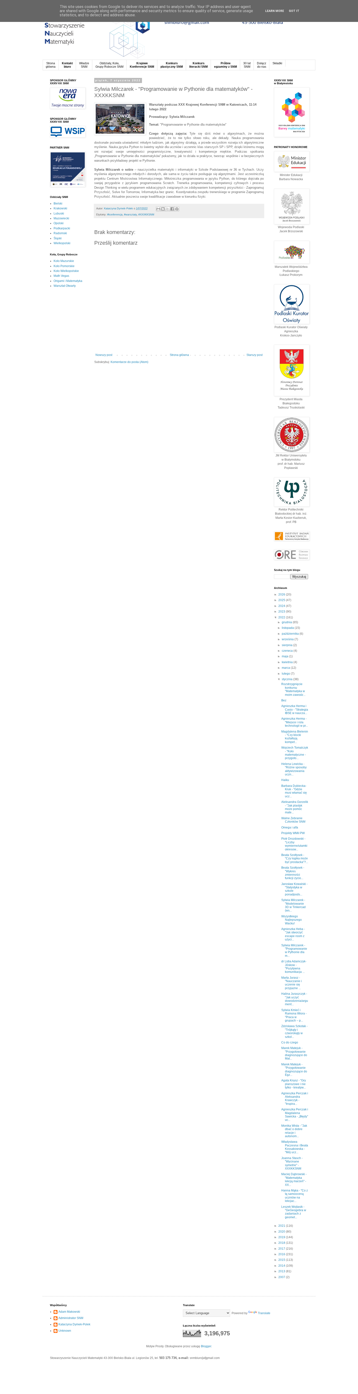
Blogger (206, 1346)
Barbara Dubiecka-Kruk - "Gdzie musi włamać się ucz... (294, 791)
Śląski (58, 238)
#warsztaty (130, 214)
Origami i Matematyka (68, 281)
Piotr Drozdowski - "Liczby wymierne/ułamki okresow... (294, 844)
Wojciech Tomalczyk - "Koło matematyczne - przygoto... (294, 753)
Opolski (59, 223)
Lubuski (59, 213)
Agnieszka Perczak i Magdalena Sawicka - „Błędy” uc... (294, 1115)
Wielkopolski (62, 243)
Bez (283, 700)
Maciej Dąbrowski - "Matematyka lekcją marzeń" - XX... (294, 1179)
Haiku (285, 780)
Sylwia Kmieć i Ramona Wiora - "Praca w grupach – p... (294, 1015)
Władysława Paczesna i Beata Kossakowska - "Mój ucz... (294, 1147)
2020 (282, 1231)
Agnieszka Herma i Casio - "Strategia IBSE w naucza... (294, 709)
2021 (282, 1225)
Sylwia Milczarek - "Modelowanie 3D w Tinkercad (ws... (293, 905)
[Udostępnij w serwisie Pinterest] (176, 208)
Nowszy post (103, 355)
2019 (282, 1237)
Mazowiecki (61, 218)
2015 (282, 1260)
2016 (282, 1254)
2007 (282, 1277)
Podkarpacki (62, 228)
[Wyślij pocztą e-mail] (158, 208)
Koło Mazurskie (64, 261)
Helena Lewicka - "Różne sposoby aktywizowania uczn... (294, 769)
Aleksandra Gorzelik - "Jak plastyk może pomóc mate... (294, 807)
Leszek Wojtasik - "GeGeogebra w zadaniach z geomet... (293, 1212)
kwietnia (287, 662)
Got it (294, 11)
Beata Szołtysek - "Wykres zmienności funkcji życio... (292, 873)
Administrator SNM (70, 1318)
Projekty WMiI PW (293, 833)
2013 (282, 1271)
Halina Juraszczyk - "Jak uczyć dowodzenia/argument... (294, 999)
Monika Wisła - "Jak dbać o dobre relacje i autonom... (294, 1131)
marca (286, 667)
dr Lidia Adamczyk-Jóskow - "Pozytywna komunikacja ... (293, 967)
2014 (282, 1265)
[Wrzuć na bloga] (162, 208)
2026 (282, 594)
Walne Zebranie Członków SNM (293, 820)
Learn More (274, 11)
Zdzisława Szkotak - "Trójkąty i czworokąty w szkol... (294, 1031)
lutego (286, 673)
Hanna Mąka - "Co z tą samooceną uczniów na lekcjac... (294, 1196)
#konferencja (114, 214)
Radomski (60, 233)
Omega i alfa (289, 827)
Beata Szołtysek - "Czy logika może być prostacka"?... (294, 858)
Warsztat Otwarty (65, 286)
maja (285, 656)
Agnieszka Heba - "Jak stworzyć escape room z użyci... (293, 934)
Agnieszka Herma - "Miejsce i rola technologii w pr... (294, 722)
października (291, 633)
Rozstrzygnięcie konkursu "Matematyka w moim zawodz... (293, 689)
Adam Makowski (69, 1311)
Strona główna (179, 355)
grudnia (287, 622)
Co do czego (289, 1042)
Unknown (64, 1330)
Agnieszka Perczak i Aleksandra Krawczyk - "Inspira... (294, 1099)
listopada (288, 628)
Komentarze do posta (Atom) (129, 362)
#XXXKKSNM (146, 214)
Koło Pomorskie (64, 266)
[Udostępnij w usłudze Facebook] (172, 208)
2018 (282, 1243)
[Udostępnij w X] (167, 208)
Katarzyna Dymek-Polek (74, 1324)
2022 (282, 617)
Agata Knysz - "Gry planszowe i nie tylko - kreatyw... (293, 1084)
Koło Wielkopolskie (66, 271)
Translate (264, 1313)
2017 (282, 1248)
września (288, 639)
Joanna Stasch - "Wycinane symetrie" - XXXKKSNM (292, 1163)
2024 (282, 606)
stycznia (287, 679)
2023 (282, 611)
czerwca (287, 650)
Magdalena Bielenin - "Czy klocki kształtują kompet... (294, 737)
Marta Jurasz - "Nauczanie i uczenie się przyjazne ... (291, 983)
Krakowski (60, 208)
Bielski (58, 203)
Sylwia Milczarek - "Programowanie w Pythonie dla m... (294, 950)
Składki (277, 63)
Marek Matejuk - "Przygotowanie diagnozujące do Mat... (294, 1053)
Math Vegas (61, 276)
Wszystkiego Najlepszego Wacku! (291, 920)
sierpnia (287, 645)
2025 (282, 600)
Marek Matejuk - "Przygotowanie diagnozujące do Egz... (294, 1070)
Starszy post (254, 355)
